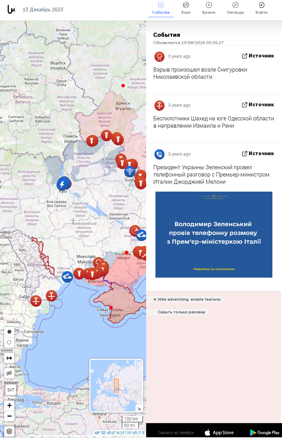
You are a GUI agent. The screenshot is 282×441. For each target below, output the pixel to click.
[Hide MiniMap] (138, 408)
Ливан (110, 10)
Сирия (137, 10)
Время (208, 12)
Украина (81, 10)
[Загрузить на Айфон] (220, 433)
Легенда (235, 12)
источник (261, 56)
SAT (10, 389)
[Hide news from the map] (9, 373)
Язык (186, 12)
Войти (262, 12)
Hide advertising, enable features (189, 299)
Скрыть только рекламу (181, 312)
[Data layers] (9, 431)
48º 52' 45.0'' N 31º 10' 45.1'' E (120, 432)
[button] (126, 252)
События (161, 12)
